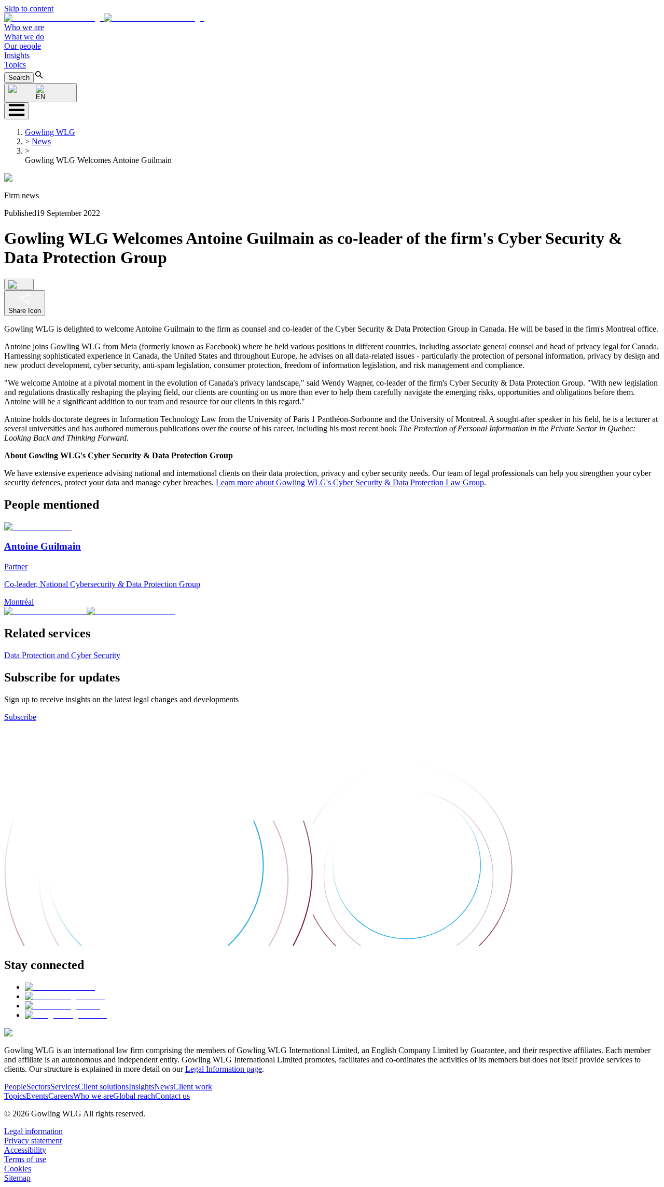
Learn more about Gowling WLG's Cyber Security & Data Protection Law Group (350, 482)
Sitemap (17, 1178)
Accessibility (25, 1149)
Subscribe (20, 717)
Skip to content (28, 8)
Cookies (17, 1168)
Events (37, 1096)
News (41, 141)
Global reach (134, 1096)
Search (19, 77)
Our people (22, 46)
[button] (104, 17)
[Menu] (16, 110)
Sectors (38, 1086)
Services (64, 1086)
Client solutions (103, 1086)
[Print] (19, 284)
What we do (24, 36)
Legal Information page (223, 1069)
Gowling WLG (50, 132)
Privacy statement (33, 1140)
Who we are (24, 27)
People (15, 1086)
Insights (17, 55)
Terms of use (25, 1159)
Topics (15, 64)
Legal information (33, 1131)
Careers (60, 1096)
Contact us (172, 1096)
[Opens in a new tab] (60, 987)
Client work (192, 1086)
